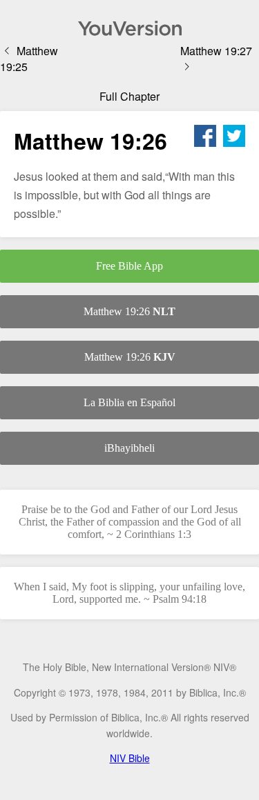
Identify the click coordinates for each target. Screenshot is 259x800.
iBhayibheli (129, 448)
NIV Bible (130, 758)
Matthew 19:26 (129, 311)
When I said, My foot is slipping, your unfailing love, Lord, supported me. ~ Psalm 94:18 (129, 593)
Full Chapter (129, 96)
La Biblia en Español (129, 402)
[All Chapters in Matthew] (129, 28)
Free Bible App (129, 266)
